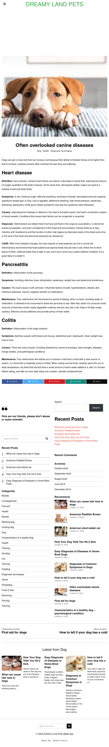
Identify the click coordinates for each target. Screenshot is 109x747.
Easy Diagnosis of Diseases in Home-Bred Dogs (27, 482)
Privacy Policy (60, 740)
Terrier (5, 579)
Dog (39, 150)
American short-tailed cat (66, 433)
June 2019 (59, 484)
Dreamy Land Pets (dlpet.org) (58, 733)
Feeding (6, 569)
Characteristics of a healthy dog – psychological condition (74, 611)
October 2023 (61, 468)
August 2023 (60, 478)
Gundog (6, 553)
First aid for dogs (64, 600)
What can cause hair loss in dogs (71, 427)
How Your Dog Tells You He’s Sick (71, 437)
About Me (46, 740)
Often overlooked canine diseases (84, 588)
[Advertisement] (54, 29)
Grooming (7, 595)
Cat (3, 558)
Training (6, 548)
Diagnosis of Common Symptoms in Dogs (83, 565)
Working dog (8, 521)
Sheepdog (7, 584)
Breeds (5, 495)
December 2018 (62, 489)
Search (58, 401)
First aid (6, 506)
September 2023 (62, 473)
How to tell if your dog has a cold (74, 577)
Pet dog (6, 600)
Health (46, 150)
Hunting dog (8, 527)
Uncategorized (9, 500)
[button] (46, 438)
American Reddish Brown (67, 430)
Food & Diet (8, 590)
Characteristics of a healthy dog (17, 537)
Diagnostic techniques (61, 150)
